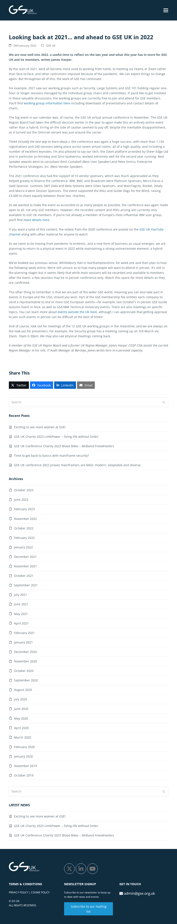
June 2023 (21, 499)
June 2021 (21, 604)
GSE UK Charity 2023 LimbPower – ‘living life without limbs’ (56, 437)
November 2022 (25, 519)
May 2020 (21, 718)
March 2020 (22, 737)
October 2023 (23, 490)
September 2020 (26, 680)
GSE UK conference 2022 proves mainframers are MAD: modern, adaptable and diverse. (77, 465)
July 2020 (20, 699)
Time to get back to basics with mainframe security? (51, 455)
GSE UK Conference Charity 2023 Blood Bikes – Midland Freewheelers (64, 446)
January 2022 (23, 547)
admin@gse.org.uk (139, 893)
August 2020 (23, 690)
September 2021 (26, 585)
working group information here (47, 103)
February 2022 (24, 538)
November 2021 (25, 566)
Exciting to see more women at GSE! (40, 427)
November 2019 (25, 766)
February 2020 (24, 747)
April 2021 (21, 623)
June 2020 (21, 709)
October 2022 (23, 528)
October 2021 (23, 576)
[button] (165, 10)
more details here (36, 220)
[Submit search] (164, 402)
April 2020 (21, 728)
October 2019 (23, 775)
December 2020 (25, 652)
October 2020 (23, 671)
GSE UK (50, 45)
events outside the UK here (77, 312)
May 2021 (21, 614)
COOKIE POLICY (40, 892)
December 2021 (25, 557)
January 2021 (23, 642)
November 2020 (25, 661)
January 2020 (23, 756)
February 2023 (24, 509)
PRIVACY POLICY (18, 892)
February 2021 (24, 633)
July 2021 (20, 595)
